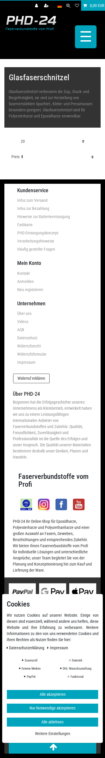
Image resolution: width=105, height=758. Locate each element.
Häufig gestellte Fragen (36, 249)
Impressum (26, 362)
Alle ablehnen (52, 722)
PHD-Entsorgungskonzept (37, 233)
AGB (20, 329)
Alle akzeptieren (53, 694)
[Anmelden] (37, 6)
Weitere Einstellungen (52, 733)
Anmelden (25, 281)
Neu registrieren (30, 289)
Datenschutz (27, 338)
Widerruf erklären (31, 378)
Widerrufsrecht (29, 346)
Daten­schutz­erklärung (27, 647)
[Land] (59, 6)
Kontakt (23, 273)
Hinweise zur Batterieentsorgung (43, 216)
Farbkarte (25, 224)
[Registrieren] (47, 6)
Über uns (24, 313)
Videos (22, 321)
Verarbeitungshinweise (35, 241)
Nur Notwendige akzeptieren (52, 708)
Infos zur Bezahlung (33, 208)
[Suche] (68, 6)
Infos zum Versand (32, 200)
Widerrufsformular (31, 354)
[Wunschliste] (77, 6)
